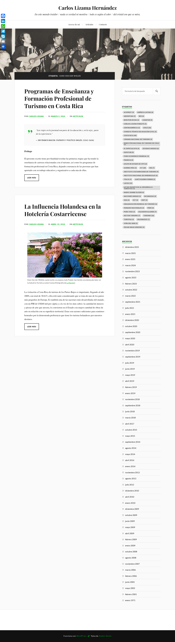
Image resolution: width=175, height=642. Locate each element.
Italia (128, 179)
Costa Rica (130, 135)
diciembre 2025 (132, 247)
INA (152, 168)
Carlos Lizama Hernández (87, 7)
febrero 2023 (131, 283)
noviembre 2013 (132, 472)
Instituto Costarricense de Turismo (141, 171)
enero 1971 (130, 600)
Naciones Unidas (132, 196)
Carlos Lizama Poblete (135, 124)
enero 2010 (130, 503)
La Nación (70, 283)
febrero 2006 (131, 576)
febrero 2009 (131, 539)
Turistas (129, 219)
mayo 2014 (130, 454)
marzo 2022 (130, 296)
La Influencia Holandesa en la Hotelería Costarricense (62, 210)
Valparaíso (143, 219)
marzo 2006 (130, 570)
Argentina (130, 116)
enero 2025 (130, 259)
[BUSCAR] (157, 91)
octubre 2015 (131, 429)
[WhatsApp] (3, 26)
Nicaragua (150, 196)
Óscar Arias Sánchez (134, 227)
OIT (135, 200)
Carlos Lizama (36, 116)
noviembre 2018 (132, 399)
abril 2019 (129, 381)
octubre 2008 (131, 551)
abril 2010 (129, 497)
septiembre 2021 (132, 302)
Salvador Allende (147, 212)
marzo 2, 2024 (58, 116)
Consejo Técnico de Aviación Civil (140, 131)
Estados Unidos (151, 148)
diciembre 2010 (132, 490)
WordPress (81, 636)
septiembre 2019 (132, 356)
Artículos (89, 24)
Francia (128, 160)
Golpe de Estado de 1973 (135, 164)
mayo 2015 (130, 436)
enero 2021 (130, 314)
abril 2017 (129, 423)
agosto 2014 (130, 448)
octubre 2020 (131, 326)
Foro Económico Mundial (136, 156)
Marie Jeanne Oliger (134, 192)
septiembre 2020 (132, 332)
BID (141, 116)
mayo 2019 (130, 375)
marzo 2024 (130, 265)
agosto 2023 (130, 277)
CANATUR (147, 120)
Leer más (31, 178)
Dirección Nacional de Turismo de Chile (141, 143)
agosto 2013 (130, 478)
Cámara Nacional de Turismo (138, 139)
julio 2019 (129, 363)
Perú (150, 208)
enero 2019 (130, 393)
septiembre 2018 (132, 405)
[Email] (3, 41)
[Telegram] (3, 31)
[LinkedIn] (3, 21)
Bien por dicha (131, 120)
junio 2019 (130, 369)
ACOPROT (129, 112)
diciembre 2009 (132, 509)
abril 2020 (129, 344)
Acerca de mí (74, 24)
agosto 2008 (130, 557)
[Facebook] (3, 15)
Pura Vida (129, 212)
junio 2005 (130, 582)
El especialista (131, 148)
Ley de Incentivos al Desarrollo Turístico (138, 187)
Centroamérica (132, 127)
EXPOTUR (129, 152)
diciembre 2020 (132, 320)
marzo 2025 (130, 253)
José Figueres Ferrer (145, 179)
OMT (144, 200)
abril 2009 (129, 533)
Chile (147, 127)
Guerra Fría (130, 168)
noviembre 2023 (132, 271)
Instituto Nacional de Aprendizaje (141, 175)
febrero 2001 (131, 594)
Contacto (103, 24)
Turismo (148, 215)
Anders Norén (105, 636)
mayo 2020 (130, 338)
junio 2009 (130, 521)
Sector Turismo (132, 215)
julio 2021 (129, 308)
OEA (127, 200)
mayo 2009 (130, 527)
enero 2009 (130, 545)
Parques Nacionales (134, 208)
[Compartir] (3, 46)
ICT (143, 168)
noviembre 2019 (132, 350)
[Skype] (3, 36)
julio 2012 (129, 484)
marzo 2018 (130, 417)
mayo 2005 (130, 588)
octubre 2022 (131, 289)
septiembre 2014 (132, 442)
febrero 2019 (131, 387)
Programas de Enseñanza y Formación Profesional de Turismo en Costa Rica (59, 98)
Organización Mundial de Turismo (140, 204)
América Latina (145, 112)
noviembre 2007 (132, 564)
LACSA (128, 183)
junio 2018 (130, 411)
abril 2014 (129, 460)
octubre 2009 (131, 515)
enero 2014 (130, 466)
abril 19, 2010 (58, 224)
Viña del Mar (131, 223)
